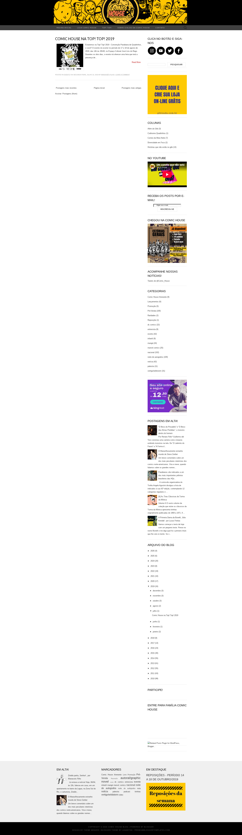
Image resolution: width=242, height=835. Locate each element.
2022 (152, 571)
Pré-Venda (152, 311)
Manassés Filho (107, 75)
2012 (152, 668)
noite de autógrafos (126, 788)
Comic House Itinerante (157, 297)
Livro (125, 775)
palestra (151, 366)
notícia (150, 362)
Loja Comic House (86, 28)
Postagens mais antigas (131, 88)
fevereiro (156, 627)
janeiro (155, 632)
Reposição (152, 320)
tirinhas (138, 792)
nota (139, 788)
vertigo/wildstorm (154, 371)
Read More (136, 62)
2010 (152, 678)
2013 (152, 663)
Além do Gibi (153, 129)
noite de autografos (155, 357)
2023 (152, 566)
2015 (152, 653)
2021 (152, 576)
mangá (150, 343)
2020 (152, 581)
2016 (152, 648)
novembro (157, 596)
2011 (152, 673)
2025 (152, 556)
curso (112, 782)
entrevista (152, 329)
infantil (150, 338)
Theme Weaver (91, 830)
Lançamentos (153, 302)
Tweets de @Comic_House (159, 281)
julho (155, 611)
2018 (152, 638)
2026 (152, 551)
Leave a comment (123, 75)
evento (67, 75)
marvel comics (154, 348)
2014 (152, 658)
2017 (152, 643)
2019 (152, 586)
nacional (151, 352)
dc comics (152, 325)
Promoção (152, 306)
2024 (152, 561)
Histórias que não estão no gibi (160, 147)
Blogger (149, 827)
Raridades (152, 315)
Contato (160, 28)
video (121, 795)
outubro (156, 601)
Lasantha (127, 830)
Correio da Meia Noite (156, 138)
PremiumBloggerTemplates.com (152, 830)
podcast (127, 792)
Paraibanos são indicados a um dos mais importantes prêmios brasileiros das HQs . (171, 475)
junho (155, 622)
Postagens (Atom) (69, 94)
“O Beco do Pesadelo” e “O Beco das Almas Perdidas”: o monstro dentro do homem (171, 430)
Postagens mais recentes (66, 88)
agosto (155, 606)
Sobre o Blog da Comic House (133, 28)
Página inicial (64, 28)
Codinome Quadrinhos (157, 133)
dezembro (157, 591)
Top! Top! (107, 28)
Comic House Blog (118, 827)
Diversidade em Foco (156, 142)
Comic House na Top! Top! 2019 (84, 39)
